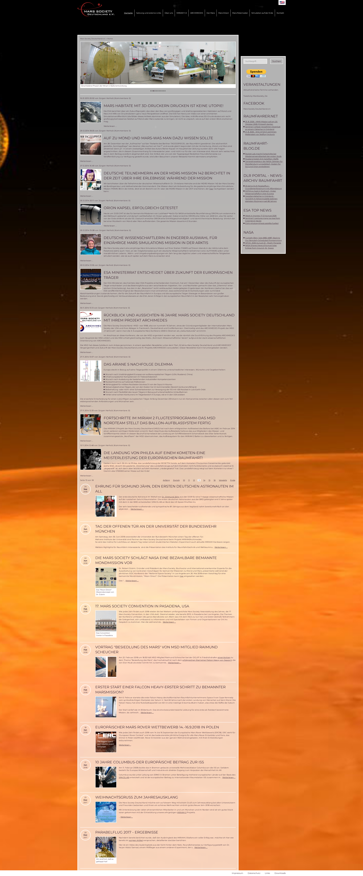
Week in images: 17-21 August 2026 (261, 216)
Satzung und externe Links (148, 13)
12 (194, 480)
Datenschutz (254, 873)
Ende (232, 480)
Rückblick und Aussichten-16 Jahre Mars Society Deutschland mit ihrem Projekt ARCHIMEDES (169, 317)
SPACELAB (124, 777)
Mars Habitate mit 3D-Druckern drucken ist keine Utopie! (163, 106)
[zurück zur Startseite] (95, 9)
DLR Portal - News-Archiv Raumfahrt (263, 178)
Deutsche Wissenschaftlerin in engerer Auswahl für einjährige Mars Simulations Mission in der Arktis (160, 240)
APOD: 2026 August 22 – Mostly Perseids (263, 243)
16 (215, 480)
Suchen (276, 61)
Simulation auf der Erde (262, 13)
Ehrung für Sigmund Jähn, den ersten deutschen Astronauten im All (164, 488)
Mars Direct (223, 13)
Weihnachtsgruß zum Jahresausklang (136, 797)
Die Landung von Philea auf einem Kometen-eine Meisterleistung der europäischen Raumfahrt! (154, 455)
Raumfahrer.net (260, 116)
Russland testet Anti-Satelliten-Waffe (261, 159)
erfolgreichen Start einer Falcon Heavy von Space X (207, 660)
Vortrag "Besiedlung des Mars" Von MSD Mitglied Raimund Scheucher (156, 649)
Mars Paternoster (240, 13)
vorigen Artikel (136, 840)
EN (282, 2)
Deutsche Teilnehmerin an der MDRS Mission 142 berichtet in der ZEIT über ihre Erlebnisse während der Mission (167, 175)
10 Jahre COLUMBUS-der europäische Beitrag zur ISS (149, 762)
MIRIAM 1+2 (182, 13)
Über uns (169, 13)
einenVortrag (224, 657)
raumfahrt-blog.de (255, 145)
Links (267, 873)
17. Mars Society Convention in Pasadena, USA (142, 606)
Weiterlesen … (110, 126)
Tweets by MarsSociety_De (255, 96)
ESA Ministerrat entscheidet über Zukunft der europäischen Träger (168, 275)
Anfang (166, 480)
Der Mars (211, 13)
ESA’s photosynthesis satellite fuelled (261, 223)
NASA (248, 232)
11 (189, 480)
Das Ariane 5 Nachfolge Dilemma (138, 364)
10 (184, 480)
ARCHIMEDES (196, 13)
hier (211, 189)
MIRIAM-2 (181, 812)
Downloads (280, 873)
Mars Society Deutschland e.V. (93, 39)
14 (204, 480)
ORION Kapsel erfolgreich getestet (141, 208)
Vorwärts (223, 480)
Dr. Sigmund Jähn (170, 497)
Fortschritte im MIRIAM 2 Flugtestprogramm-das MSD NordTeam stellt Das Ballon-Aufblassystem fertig (159, 420)
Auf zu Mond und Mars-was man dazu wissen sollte (158, 138)
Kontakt (280, 13)
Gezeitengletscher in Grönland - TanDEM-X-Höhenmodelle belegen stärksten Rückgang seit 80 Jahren (261, 198)
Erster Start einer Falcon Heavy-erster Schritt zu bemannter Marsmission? (160, 689)
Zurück (176, 480)
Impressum (237, 873)
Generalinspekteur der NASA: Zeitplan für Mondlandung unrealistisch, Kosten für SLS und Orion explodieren (264, 164)
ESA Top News (257, 210)
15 (209, 480)
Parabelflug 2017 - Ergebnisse (126, 832)
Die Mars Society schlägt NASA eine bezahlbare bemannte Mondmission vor (156, 560)
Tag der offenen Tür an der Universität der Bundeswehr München (155, 528)
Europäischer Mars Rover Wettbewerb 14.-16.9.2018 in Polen (157, 727)
